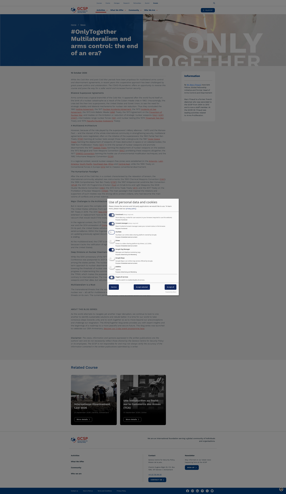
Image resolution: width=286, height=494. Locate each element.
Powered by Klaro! (170, 292)
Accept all (170, 287)
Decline (114, 287)
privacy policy (131, 209)
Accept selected (142, 287)
